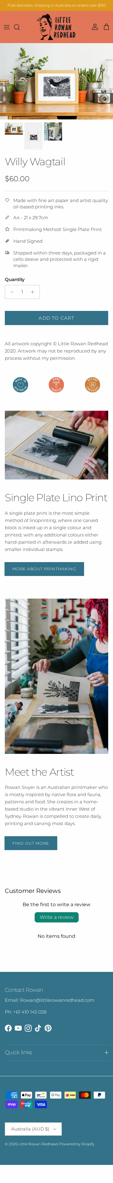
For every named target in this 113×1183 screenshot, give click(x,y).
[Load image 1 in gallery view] (56, 81)
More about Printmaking (44, 568)
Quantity (15, 279)
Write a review (57, 917)
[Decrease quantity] (10, 292)
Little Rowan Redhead (38, 1144)
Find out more (30, 843)
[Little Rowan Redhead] (56, 27)
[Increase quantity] (34, 292)
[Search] (20, 27)
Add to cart (56, 318)
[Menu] (6, 27)
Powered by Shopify (76, 1144)
